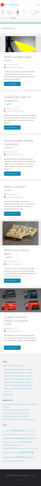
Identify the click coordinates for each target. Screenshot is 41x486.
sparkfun (11, 461)
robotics (20, 457)
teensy (16, 461)
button (22, 434)
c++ (28, 434)
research (6, 457)
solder (34, 457)
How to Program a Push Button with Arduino (16, 410)
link (14, 445)
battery (17, 434)
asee (24, 430)
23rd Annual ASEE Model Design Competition (18, 373)
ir (18, 442)
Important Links (7, 395)
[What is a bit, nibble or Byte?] (20, 233)
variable (21, 461)
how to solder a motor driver (11, 442)
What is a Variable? (15, 186)
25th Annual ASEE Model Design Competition (18, 379)
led (20, 442)
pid (12, 452)
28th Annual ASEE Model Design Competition (18, 388)
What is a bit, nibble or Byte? (17, 251)
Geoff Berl (32, 475)
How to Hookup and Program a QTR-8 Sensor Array (19, 419)
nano (32, 448)
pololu (16, 452)
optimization (8, 452)
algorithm (9, 431)
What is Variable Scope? (17, 57)
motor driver (24, 448)
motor (18, 448)
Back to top (20, 480)
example (30, 438)
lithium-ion (22, 445)
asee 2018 (28, 431)
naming (29, 448)
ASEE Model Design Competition (13, 366)
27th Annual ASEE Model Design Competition (18, 385)
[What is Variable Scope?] (20, 44)
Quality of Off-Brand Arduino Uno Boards (16, 318)
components (20, 438)
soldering (5, 461)
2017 (4, 431)
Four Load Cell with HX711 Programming (15, 413)
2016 (6, 18)
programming (26, 452)
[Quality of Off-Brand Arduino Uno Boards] (20, 300)
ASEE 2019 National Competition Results (15, 416)
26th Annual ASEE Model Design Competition (18, 382)
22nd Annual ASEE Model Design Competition (18, 369)
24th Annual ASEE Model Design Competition (18, 376)
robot (12, 457)
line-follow (25, 442)
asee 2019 (33, 431)
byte (26, 434)
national (36, 448)
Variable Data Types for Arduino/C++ (17, 98)
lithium (18, 445)
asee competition (8, 434)
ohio (4, 452)
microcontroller (9, 448)
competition (8, 438)
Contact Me (6, 392)
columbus (32, 434)
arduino (16, 430)
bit (20, 434)
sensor (29, 457)
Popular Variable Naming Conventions (18, 142)
